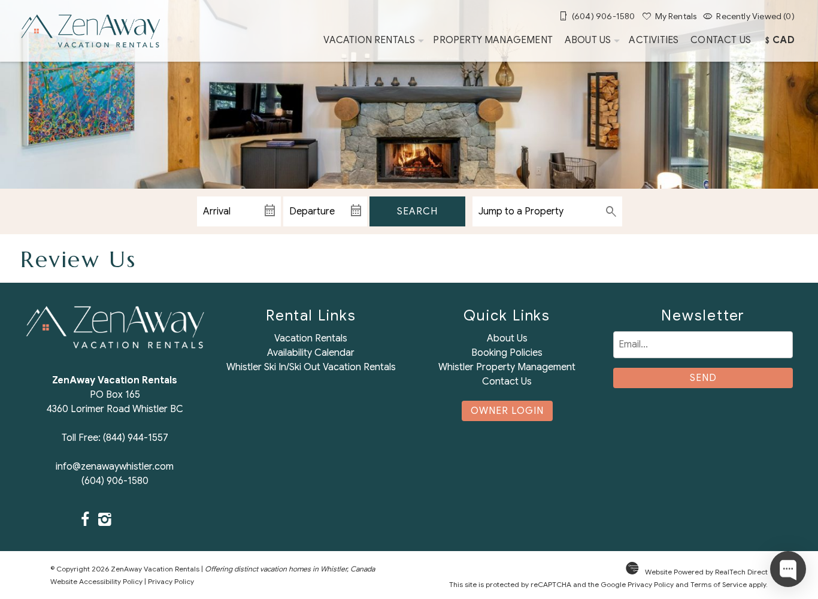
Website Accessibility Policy (96, 581)
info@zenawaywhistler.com (115, 467)
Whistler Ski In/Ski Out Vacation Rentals (311, 367)
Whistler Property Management (506, 367)
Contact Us (720, 40)
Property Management (493, 40)
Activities (653, 40)
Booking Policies (507, 353)
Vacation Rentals (369, 40)
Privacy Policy (171, 581)
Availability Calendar (311, 353)
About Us (588, 40)
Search (417, 211)
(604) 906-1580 (115, 481)
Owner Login (507, 411)
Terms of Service (718, 584)
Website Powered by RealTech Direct (706, 571)
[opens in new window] (85, 520)
